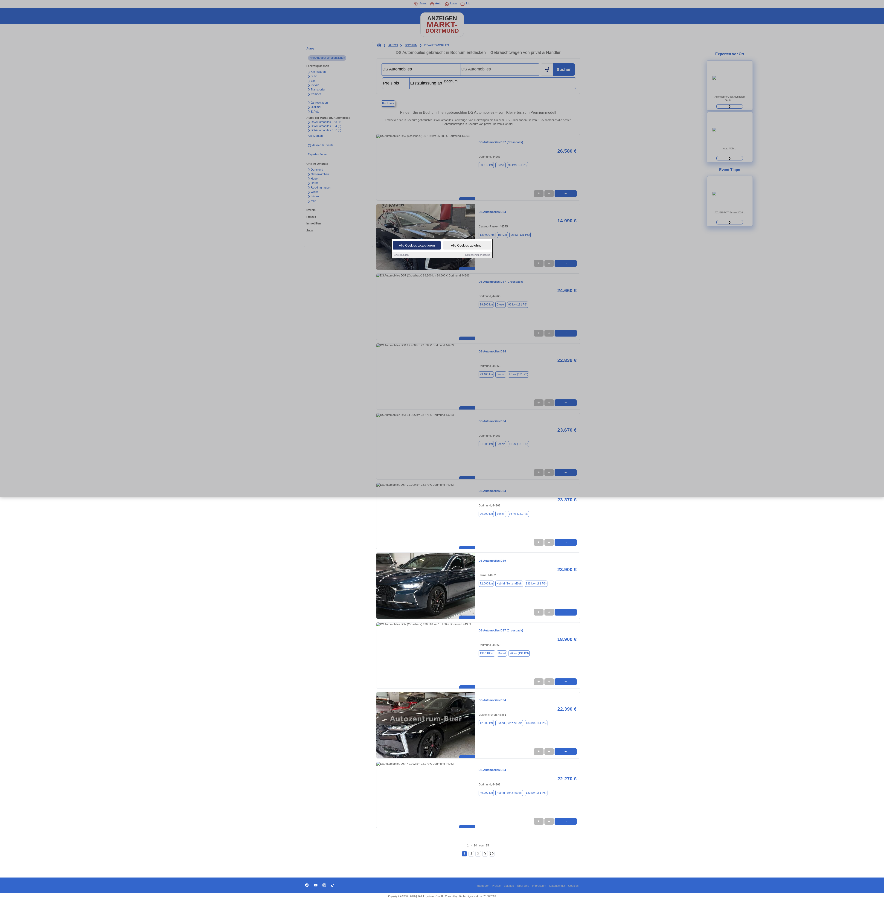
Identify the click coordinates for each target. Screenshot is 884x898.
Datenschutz (557, 885)
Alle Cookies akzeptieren (417, 245)
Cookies (573, 885)
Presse (496, 885)
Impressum (539, 885)
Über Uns (523, 885)
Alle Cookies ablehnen (467, 245)
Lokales (509, 885)
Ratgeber (483, 885)
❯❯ (491, 853)
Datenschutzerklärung (477, 254)
